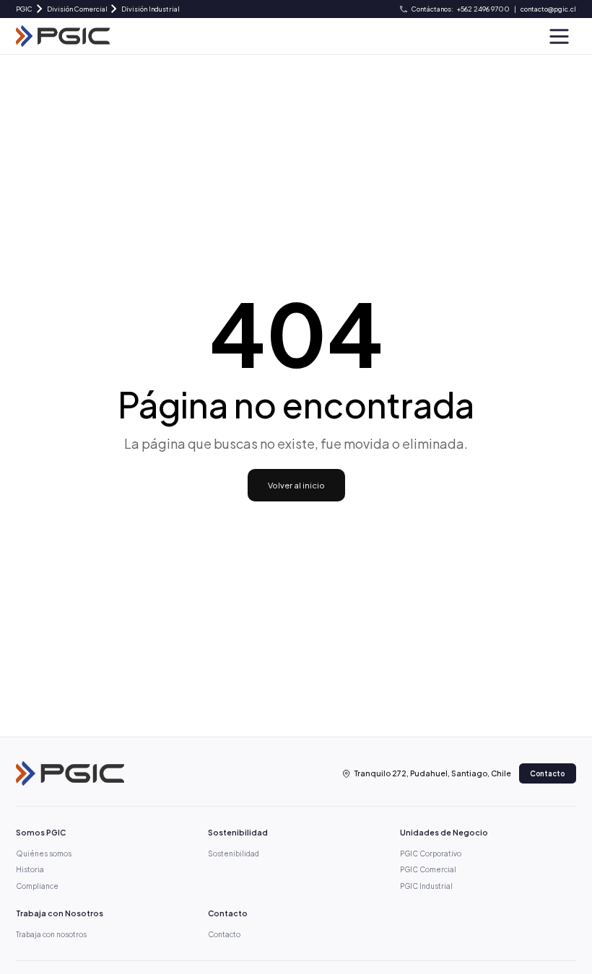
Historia (30, 869)
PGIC (24, 9)
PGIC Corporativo (430, 853)
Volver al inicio (296, 485)
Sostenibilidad (233, 853)
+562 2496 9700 (483, 9)
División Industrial (150, 9)
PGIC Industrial (426, 886)
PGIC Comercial (428, 869)
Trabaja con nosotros (51, 934)
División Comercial (77, 9)
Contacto (547, 773)
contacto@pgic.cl (548, 9)
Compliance (37, 886)
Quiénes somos (43, 853)
